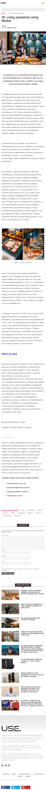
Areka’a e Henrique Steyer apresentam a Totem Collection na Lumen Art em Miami (32, 674)
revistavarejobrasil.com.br (18, 487)
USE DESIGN (6, 774)
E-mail (4, 556)
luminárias (21, 513)
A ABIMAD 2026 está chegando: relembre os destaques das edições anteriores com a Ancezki (32, 592)
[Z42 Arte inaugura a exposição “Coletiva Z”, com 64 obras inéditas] (10, 668)
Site (3, 561)
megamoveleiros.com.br (17, 491)
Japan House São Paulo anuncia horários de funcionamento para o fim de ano (32, 633)
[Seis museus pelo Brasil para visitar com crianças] (10, 627)
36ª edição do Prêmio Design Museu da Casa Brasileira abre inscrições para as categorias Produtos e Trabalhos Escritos (32, 703)
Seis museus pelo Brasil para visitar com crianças (30, 619)
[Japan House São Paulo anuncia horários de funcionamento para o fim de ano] (10, 641)
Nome (4, 550)
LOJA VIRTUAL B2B (38, 774)
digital (5, 513)
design (39, 510)
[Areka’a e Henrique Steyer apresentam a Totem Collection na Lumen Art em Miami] (10, 682)
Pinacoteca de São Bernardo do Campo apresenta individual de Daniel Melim (32, 606)
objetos (38, 513)
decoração (30, 510)
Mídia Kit (20, 776)
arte (3, 13)
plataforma (7, 516)
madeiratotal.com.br (16, 483)
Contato (27, 776)
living (12, 513)
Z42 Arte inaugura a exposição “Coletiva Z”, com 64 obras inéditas (31, 661)
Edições (14, 774)
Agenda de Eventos (25, 774)
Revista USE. (12, 28)
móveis (30, 513)
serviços (17, 516)
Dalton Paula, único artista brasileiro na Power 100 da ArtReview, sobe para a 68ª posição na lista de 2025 (30, 689)
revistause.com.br (14, 496)
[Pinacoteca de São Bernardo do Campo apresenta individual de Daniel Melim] (10, 613)
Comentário (5, 535)
